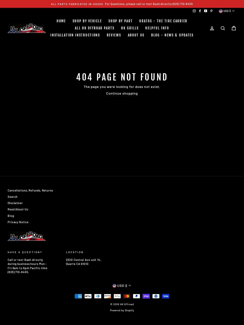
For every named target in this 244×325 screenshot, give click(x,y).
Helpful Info (157, 28)
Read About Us (18, 209)
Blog (11, 215)
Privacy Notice (18, 222)
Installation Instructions (75, 35)
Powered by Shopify (122, 310)
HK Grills (130, 28)
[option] (122, 4)
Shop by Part (120, 21)
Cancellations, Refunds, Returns (30, 190)
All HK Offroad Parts (94, 28)
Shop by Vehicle (87, 21)
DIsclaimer (15, 203)
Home (61, 21)
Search (13, 196)
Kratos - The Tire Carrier (163, 21)
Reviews (114, 35)
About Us (136, 35)
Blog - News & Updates (172, 35)
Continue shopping (122, 93)
